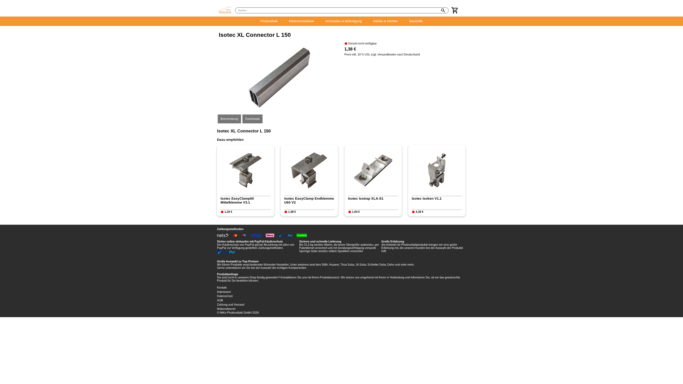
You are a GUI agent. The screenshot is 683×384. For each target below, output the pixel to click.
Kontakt (222, 287)
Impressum (224, 291)
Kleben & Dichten (385, 21)
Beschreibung (229, 118)
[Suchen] (443, 10)
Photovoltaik (269, 21)
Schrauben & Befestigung (343, 21)
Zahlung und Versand (230, 304)
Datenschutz (225, 296)
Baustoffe (416, 21)
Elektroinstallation (301, 21)
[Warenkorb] (455, 10)
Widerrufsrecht (226, 308)
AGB (220, 300)
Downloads (252, 118)
